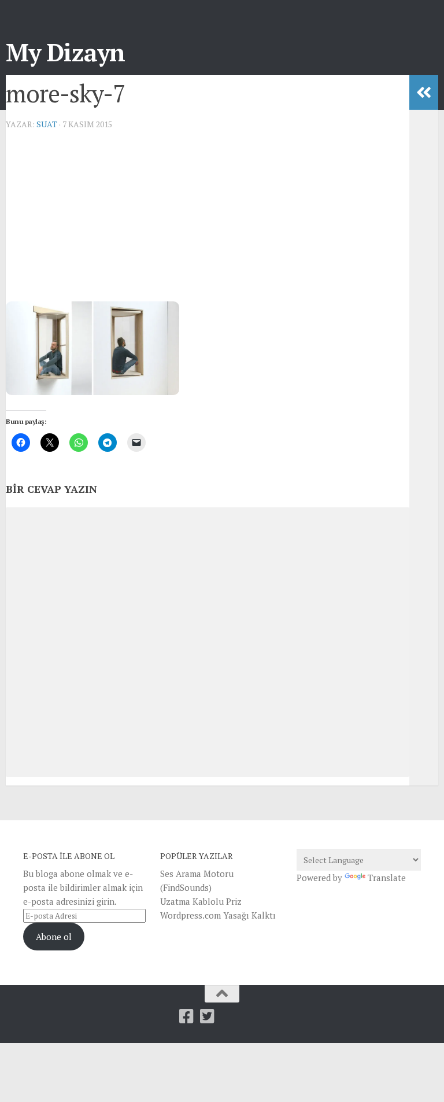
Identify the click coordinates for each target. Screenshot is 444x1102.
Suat (46, 124)
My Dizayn (65, 52)
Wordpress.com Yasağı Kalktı (218, 915)
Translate (387, 877)
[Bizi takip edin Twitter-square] (207, 1016)
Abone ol (54, 936)
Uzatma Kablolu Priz (201, 901)
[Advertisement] (207, 220)
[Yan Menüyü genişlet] (423, 92)
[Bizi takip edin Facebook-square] (187, 1016)
